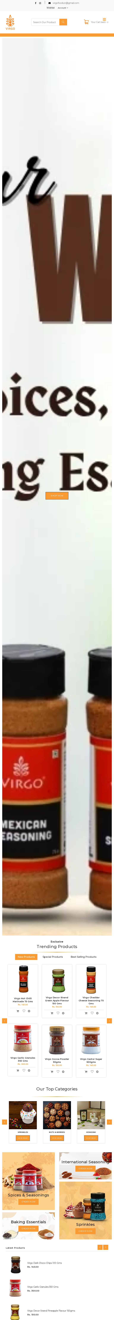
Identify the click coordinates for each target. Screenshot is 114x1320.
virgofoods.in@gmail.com (66, 3)
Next (107, 487)
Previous (7, 487)
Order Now (28, 1201)
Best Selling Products (83, 956)
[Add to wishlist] (24, 1011)
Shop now (57, 495)
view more (23, 1138)
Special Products (53, 956)
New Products (26, 956)
